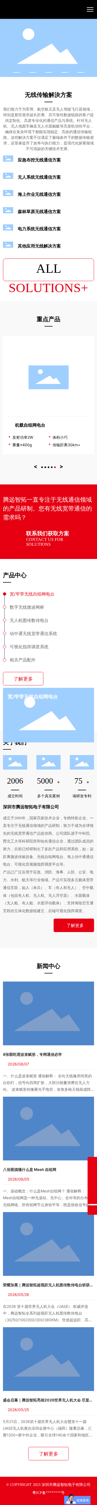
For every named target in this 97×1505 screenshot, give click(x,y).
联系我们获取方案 (47, 533)
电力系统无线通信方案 (39, 228)
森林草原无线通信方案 (39, 211)
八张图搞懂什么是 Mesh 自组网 (29, 1169)
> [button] (61, 466)
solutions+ (48, 271)
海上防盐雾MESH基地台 (48, 425)
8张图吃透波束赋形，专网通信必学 (32, 1054)
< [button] (35, 466)
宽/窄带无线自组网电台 (33, 696)
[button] (16, 72)
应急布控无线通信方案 (39, 159)
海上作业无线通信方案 (39, 194)
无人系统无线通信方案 (39, 177)
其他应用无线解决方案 (39, 246)
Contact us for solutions (44, 542)
